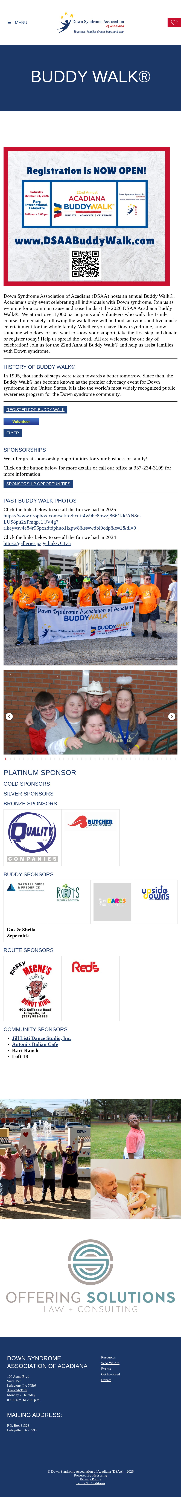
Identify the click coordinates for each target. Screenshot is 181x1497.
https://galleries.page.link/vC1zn (37, 543)
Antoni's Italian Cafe (35, 1044)
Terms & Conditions (90, 1483)
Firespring (99, 1475)
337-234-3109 (17, 1390)
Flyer (12, 433)
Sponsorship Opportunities (38, 484)
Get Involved (110, 1374)
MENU (21, 22)
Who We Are (110, 1363)
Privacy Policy (90, 1479)
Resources (108, 1357)
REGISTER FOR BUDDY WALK (35, 409)
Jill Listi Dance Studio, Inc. (41, 1038)
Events (106, 1368)
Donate (106, 1380)
